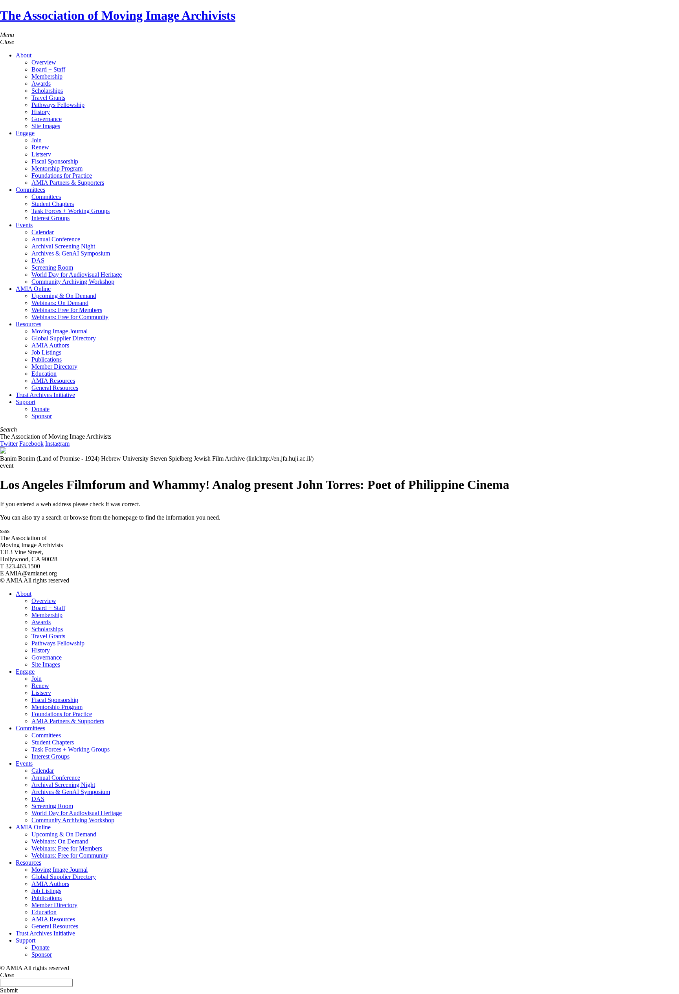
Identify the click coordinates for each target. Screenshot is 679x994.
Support (25, 402)
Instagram (57, 443)
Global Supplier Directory (63, 338)
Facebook (31, 443)
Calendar (42, 232)
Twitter (9, 443)
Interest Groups (50, 218)
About (23, 55)
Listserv (41, 154)
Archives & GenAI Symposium (70, 253)
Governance (46, 119)
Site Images (45, 126)
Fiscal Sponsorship (54, 161)
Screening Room (52, 267)
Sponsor (41, 416)
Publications (46, 359)
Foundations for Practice (61, 175)
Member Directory (54, 366)
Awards (41, 83)
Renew (40, 147)
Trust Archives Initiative (45, 394)
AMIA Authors (50, 345)
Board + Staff (48, 69)
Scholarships (47, 90)
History (40, 111)
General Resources (54, 387)
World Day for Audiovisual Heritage (76, 274)
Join (36, 140)
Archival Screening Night (63, 246)
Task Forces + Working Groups (70, 211)
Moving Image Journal (59, 331)
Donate (40, 409)
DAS (37, 260)
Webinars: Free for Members (66, 310)
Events (24, 225)
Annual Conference (55, 239)
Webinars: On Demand (59, 302)
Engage (25, 133)
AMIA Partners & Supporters (67, 182)
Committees (30, 189)
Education (44, 373)
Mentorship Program (57, 168)
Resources (28, 324)
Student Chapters (52, 203)
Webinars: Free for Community (69, 317)
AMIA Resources (53, 380)
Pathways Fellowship (57, 104)
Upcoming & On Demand (63, 295)
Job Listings (46, 352)
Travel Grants (48, 97)
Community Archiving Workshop (72, 281)
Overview (43, 62)
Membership (46, 76)
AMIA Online (33, 288)
